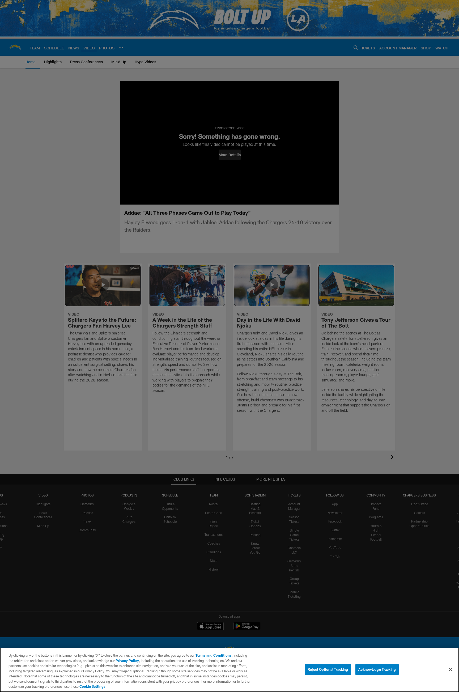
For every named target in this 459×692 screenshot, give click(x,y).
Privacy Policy (127, 661)
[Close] (450, 669)
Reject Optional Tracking (328, 669)
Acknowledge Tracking (377, 669)
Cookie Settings (92, 686)
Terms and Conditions (214, 655)
